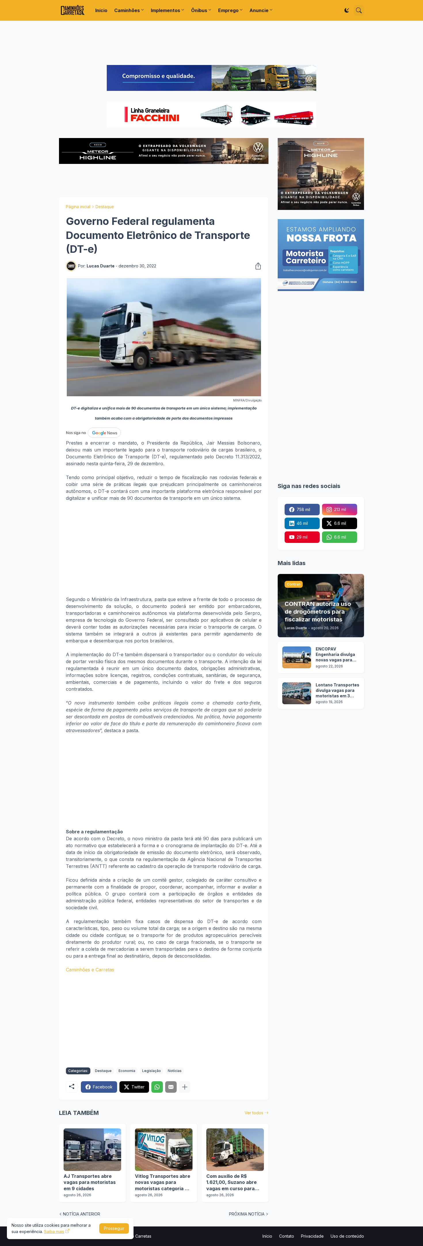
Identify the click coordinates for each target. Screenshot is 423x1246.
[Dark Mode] (346, 10)
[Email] (171, 1087)
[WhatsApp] (157, 1087)
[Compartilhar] (256, 266)
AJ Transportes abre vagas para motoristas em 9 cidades (90, 1182)
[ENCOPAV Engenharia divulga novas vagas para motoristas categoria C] (296, 657)
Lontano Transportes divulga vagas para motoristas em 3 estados (337, 690)
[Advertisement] (211, 43)
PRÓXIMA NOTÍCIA (246, 1213)
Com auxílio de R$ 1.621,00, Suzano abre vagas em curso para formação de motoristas (234, 1182)
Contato (286, 1236)
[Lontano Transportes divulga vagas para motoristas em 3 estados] (296, 693)
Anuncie (258, 10)
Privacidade (312, 1236)
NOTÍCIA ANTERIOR (81, 1213)
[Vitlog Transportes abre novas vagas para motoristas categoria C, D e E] (164, 1149)
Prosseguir (114, 1228)
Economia (127, 1071)
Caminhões (127, 10)
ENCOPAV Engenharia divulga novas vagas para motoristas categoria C (335, 654)
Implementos (165, 10)
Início (101, 10)
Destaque (105, 206)
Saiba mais (54, 1231)
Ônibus (199, 10)
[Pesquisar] (359, 10)
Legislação (151, 1071)
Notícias (175, 1071)
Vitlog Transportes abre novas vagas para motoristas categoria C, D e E (162, 1182)
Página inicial (78, 206)
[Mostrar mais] (184, 1087)
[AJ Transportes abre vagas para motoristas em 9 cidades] (92, 1149)
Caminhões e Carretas (90, 970)
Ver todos (254, 1112)
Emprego (228, 10)
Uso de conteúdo (347, 1236)
